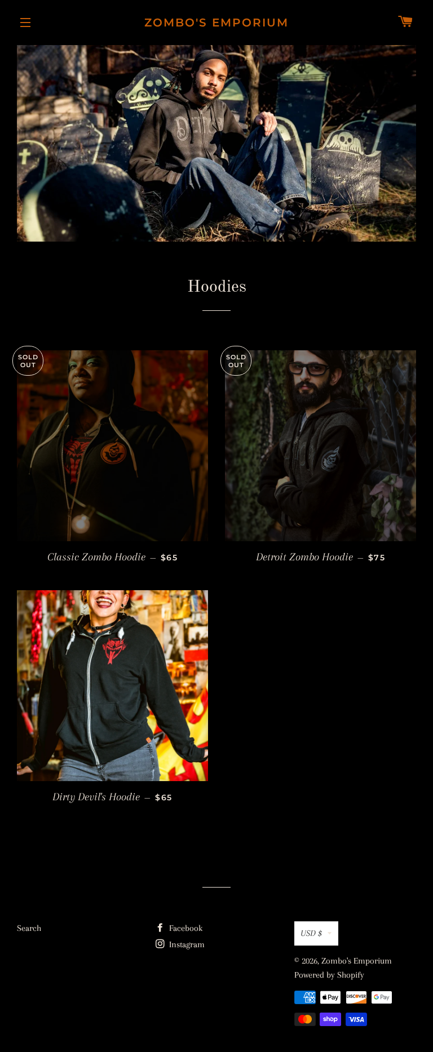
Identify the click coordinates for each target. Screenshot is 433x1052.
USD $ (311, 933)
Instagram (186, 944)
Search (29, 928)
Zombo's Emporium (216, 22)
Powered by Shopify (329, 975)
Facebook (184, 928)
